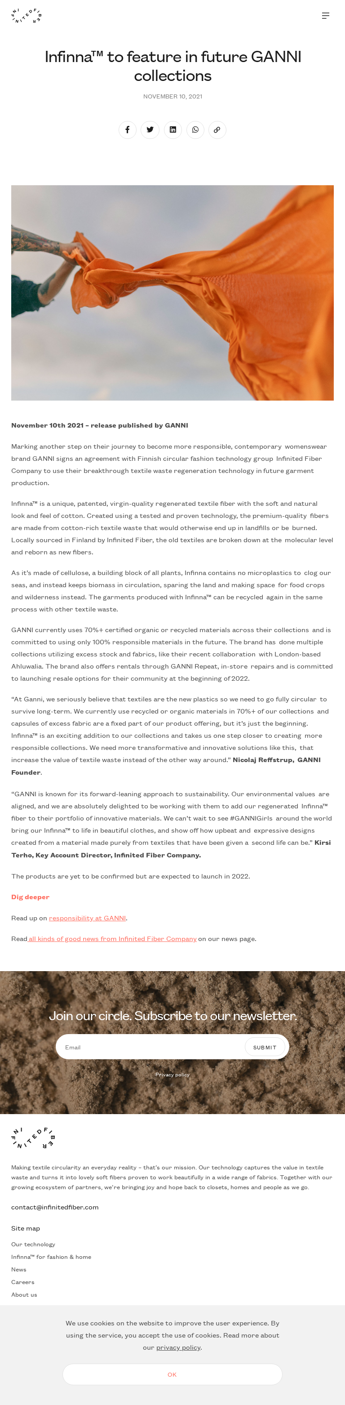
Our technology (33, 1243)
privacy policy (178, 1346)
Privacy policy (172, 1074)
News (19, 1268)
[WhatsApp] (195, 130)
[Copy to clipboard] (217, 130)
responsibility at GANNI (87, 917)
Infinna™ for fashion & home (51, 1256)
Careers (23, 1281)
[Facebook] (128, 130)
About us (24, 1293)
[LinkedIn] (173, 130)
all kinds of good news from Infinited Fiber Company (112, 938)
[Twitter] (150, 130)
